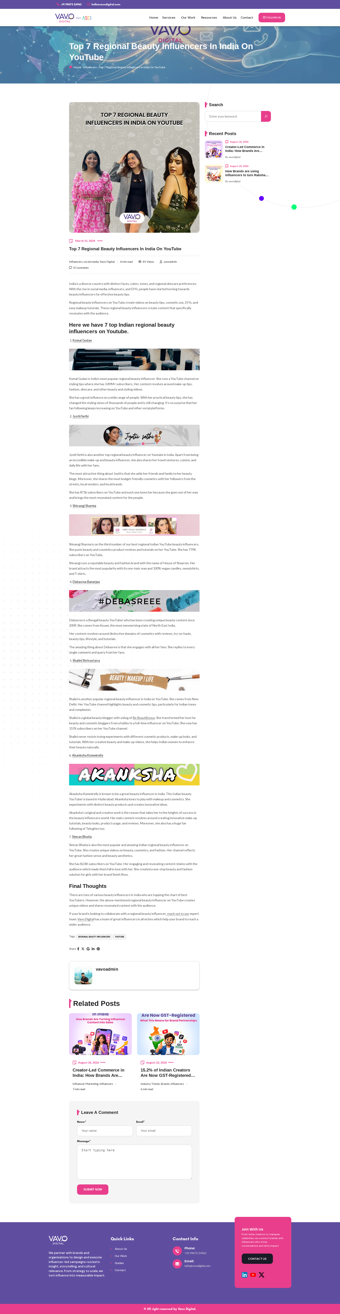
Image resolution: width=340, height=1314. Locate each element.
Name (81, 1121)
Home (153, 17)
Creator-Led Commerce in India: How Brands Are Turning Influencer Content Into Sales (100, 1073)
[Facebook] (78, 949)
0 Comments (81, 267)
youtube (119, 937)
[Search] (266, 116)
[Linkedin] (93, 949)
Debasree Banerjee (86, 582)
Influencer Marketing (85, 1083)
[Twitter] (82, 949)
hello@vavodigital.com (105, 4)
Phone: (190, 1248)
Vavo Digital (107, 261)
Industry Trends (150, 1083)
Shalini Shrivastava (86, 660)
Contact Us (257, 1258)
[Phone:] (177, 1251)
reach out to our (177, 914)
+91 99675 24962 (70, 4)
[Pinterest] (98, 949)
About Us (230, 17)
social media (91, 261)
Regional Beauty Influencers (94, 937)
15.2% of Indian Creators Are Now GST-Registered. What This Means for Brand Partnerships (168, 1073)
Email (140, 1121)
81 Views (148, 261)
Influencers (90, 67)
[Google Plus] (88, 949)
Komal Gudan (82, 340)
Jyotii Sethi (81, 416)
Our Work (188, 17)
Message (84, 1141)
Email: (189, 1261)
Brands (165, 1083)
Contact (247, 17)
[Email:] (177, 1263)
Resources (209, 17)
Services (168, 17)
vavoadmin (170, 261)
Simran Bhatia (82, 837)
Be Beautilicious (144, 718)
